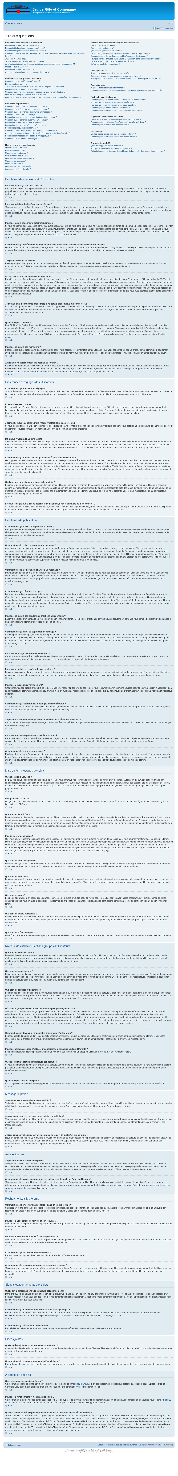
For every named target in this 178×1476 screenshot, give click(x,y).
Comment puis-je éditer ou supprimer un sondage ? (26, 120)
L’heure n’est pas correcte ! (16, 84)
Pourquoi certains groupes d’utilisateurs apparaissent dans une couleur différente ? (125, 59)
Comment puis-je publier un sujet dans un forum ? (26, 106)
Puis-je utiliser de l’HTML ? (16, 150)
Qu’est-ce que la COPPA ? (16, 67)
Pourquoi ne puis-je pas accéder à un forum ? (24, 122)
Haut (10, 197)
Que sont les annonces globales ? (19, 158)
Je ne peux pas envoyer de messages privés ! (110, 73)
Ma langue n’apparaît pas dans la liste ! (21, 89)
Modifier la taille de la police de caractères (170, 22)
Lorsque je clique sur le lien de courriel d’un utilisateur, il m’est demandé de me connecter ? (43, 97)
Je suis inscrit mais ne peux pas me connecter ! (25, 61)
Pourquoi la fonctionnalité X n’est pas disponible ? (111, 148)
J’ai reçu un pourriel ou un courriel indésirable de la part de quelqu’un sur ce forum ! (126, 79)
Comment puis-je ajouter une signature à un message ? (28, 112)
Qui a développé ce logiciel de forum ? (107, 146)
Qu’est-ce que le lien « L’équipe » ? (105, 64)
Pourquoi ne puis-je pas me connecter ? (22, 45)
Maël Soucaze (89, 1452)
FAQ (158, 28)
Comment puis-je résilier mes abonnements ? (110, 125)
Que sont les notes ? (14, 164)
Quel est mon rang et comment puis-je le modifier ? (26, 95)
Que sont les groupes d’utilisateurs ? (106, 51)
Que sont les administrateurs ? (104, 45)
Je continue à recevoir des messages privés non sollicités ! (116, 76)
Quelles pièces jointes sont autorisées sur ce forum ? (113, 134)
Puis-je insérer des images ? (17, 156)
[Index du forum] (18, 8)
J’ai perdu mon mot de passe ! (18, 59)
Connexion (168, 28)
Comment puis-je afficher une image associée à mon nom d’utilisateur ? (35, 92)
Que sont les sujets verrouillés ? (18, 166)
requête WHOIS (70, 1418)
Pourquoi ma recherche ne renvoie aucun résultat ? (112, 102)
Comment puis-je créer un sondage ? (21, 114)
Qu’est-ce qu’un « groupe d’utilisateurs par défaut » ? (113, 61)
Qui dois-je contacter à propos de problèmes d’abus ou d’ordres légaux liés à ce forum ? (128, 151)
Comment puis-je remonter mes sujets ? (22, 139)
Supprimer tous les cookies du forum (121, 1445)
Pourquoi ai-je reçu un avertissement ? (21, 128)
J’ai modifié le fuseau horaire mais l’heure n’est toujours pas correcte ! (34, 86)
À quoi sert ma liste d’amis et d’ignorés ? (107, 88)
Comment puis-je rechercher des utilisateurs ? (110, 107)
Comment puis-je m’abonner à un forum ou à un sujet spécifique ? (118, 122)
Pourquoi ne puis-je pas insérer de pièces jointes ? (26, 125)
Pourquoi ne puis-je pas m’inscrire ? (20, 69)
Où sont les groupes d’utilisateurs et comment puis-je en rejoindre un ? (120, 53)
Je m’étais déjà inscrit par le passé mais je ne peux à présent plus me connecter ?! (40, 64)
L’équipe (101, 1445)
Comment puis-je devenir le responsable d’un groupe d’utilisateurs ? (119, 56)
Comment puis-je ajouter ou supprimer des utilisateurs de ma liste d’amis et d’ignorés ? (127, 90)
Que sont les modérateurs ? (102, 48)
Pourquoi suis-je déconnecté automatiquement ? (25, 51)
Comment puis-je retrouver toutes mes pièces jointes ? (114, 137)
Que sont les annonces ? (15, 161)
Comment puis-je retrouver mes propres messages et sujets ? (117, 110)
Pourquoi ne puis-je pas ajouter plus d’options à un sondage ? (31, 117)
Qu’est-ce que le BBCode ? (16, 148)
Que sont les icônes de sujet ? (18, 169)
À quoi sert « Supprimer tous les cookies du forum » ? (27, 72)
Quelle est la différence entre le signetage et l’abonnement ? (116, 119)
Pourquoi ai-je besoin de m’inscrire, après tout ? (25, 48)
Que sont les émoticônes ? (16, 153)
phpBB (80, 1450)
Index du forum (15, 23)
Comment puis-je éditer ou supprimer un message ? (27, 109)
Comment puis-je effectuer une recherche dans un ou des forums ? (119, 100)
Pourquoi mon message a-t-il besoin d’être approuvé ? (28, 136)
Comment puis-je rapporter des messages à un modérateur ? (31, 130)
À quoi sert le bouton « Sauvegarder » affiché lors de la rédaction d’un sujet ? (37, 133)
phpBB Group (81, 1384)
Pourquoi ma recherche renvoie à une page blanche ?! (113, 105)
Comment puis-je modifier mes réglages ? (22, 81)
